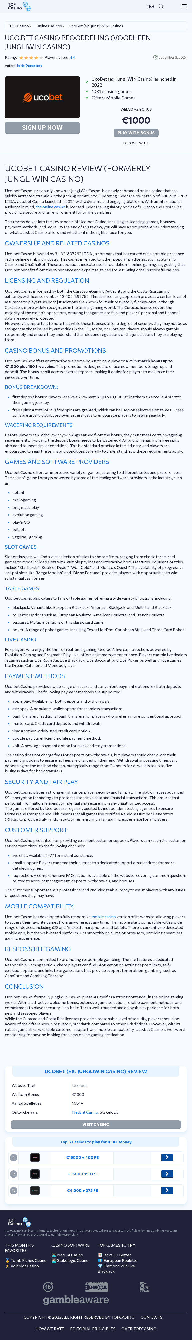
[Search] (161, 6)
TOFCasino (19, 25)
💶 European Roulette (118, 1260)
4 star (36, 57)
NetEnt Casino (85, 1112)
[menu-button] (182, 6)
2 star (26, 57)
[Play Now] (167, 1157)
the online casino (51, 206)
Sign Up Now (42, 127)
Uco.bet (79, 1085)
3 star (31, 57)
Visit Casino (96, 1124)
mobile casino (104, 916)
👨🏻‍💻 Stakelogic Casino (70, 1260)
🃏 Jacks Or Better (114, 1254)
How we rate (50, 1328)
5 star (41, 57)
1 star (21, 57)
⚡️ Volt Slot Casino (22, 1265)
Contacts (151, 1317)
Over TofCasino (139, 1328)
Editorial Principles (93, 1328)
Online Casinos (49, 25)
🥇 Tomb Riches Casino (26, 1260)
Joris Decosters (29, 65)
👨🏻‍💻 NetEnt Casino (67, 1254)
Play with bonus (136, 132)
